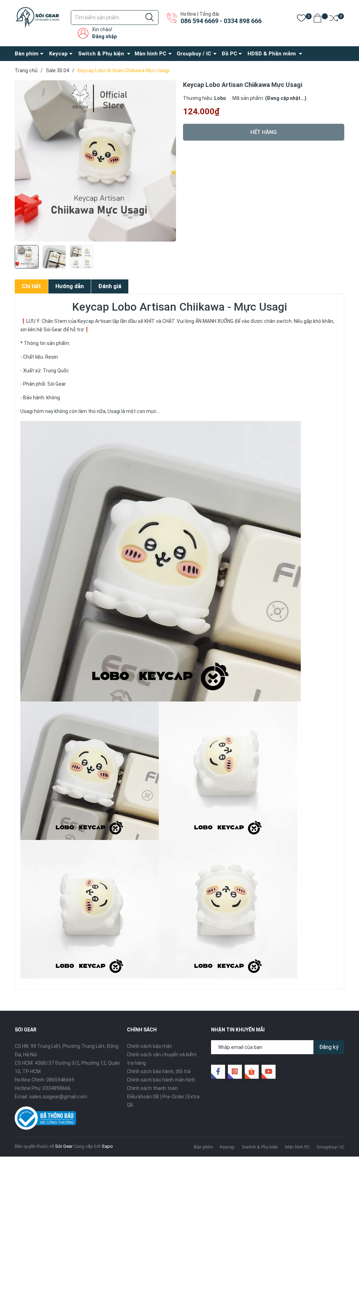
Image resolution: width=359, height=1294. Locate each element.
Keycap (58, 53)
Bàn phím (27, 53)
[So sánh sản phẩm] (333, 19)
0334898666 (56, 1088)
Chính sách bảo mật (149, 1046)
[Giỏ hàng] (317, 19)
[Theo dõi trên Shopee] (252, 1072)
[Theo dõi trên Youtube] (269, 1072)
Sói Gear (64, 1146)
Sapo (107, 1146)
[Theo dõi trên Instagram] (235, 1072)
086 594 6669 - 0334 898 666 (221, 21)
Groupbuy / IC (194, 53)
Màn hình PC (150, 53)
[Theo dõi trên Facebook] (218, 1072)
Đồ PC (229, 53)
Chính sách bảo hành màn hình (161, 1080)
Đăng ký (329, 1047)
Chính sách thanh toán (152, 1088)
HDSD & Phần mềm (272, 53)
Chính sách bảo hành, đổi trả (158, 1071)
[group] (95, 161)
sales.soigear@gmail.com (58, 1096)
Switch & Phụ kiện (101, 53)
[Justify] (149, 18)
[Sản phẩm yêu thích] (301, 19)
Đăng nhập (104, 36)
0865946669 (60, 1080)
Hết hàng (263, 132)
